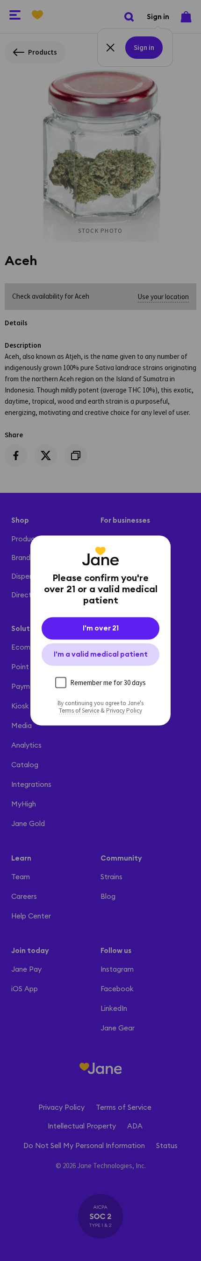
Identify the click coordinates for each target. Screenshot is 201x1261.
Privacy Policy (124, 711)
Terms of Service (79, 711)
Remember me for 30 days (108, 682)
